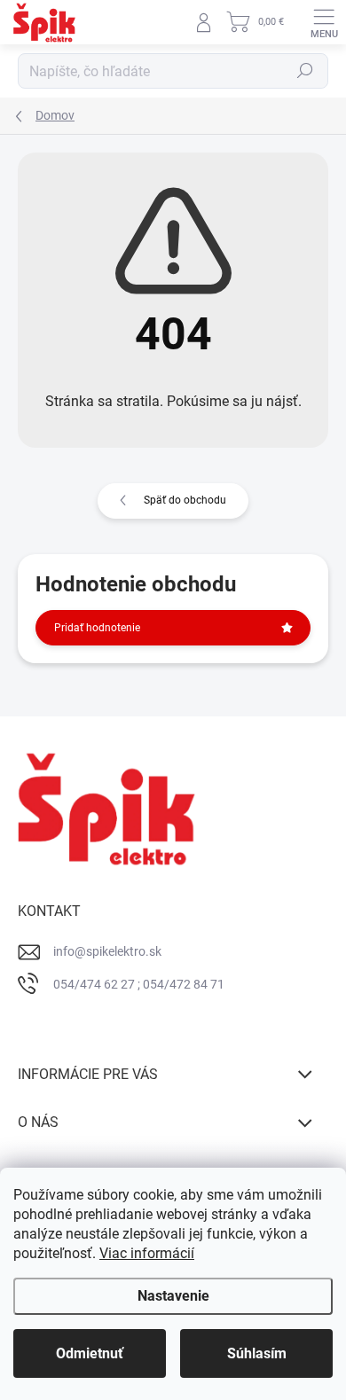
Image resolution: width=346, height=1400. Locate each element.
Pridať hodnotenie (97, 628)
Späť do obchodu (185, 500)
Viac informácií (146, 1253)
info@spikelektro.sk (107, 951)
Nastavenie (173, 1295)
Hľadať (305, 71)
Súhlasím (257, 1353)
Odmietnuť (89, 1353)
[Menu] (324, 22)
